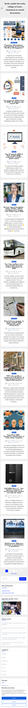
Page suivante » (14, 573)
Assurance (14, 318)
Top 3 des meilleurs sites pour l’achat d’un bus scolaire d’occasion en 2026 (14, 266)
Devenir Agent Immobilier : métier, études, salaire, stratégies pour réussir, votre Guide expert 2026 (14, 209)
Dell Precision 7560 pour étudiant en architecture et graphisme (14, 545)
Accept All (14, 698)
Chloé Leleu (11, 51)
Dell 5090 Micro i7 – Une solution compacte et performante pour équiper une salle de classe (14, 491)
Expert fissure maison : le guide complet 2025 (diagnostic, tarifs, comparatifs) (14, 323)
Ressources (4, 671)
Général (14, 98)
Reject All (14, 705)
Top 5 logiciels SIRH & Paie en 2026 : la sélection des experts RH (14, 102)
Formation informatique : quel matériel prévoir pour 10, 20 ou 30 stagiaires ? (14, 46)
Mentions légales (5, 685)
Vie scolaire (4, 674)
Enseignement (4, 660)
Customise (14, 701)
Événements (4, 653)
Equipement (14, 42)
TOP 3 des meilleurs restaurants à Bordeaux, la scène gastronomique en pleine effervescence (14, 378)
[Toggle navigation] (2, 8)
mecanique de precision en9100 (8, 592)
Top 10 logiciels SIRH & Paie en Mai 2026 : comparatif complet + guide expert (14, 156)
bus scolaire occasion (6, 590)
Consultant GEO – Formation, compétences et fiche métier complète (14, 436)
